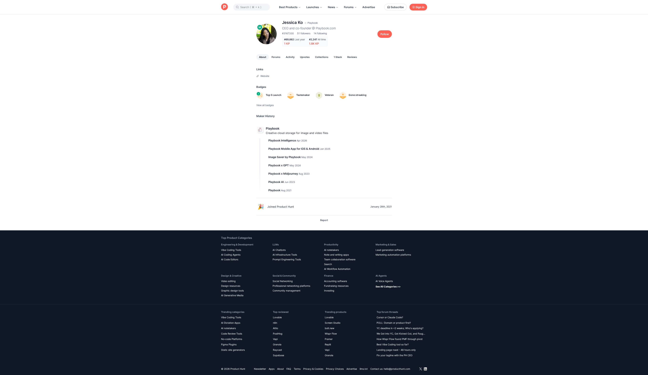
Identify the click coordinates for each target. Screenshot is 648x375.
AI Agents (381, 275)
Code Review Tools (231, 333)
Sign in (420, 7)
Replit (328, 344)
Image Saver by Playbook (284, 157)
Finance (328, 275)
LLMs (276, 244)
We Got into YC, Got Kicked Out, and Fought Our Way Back (401, 334)
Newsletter (260, 368)
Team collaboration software (339, 259)
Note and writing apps (336, 254)
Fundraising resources (336, 285)
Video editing (228, 281)
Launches (312, 7)
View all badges (265, 105)
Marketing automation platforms (393, 254)
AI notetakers (331, 249)
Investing (329, 290)
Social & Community (284, 275)
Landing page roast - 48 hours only (396, 349)
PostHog (277, 333)
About (262, 57)
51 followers (303, 33)
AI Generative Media (232, 295)
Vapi (275, 339)
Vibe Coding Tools (231, 249)
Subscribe (397, 7)
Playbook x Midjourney (283, 173)
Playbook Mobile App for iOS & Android (293, 148)
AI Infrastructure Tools (285, 254)
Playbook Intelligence (282, 140)
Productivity (331, 244)
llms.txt (364, 368)
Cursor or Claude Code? (390, 317)
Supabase (278, 355)
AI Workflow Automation (337, 268)
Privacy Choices (335, 368)
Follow (384, 34)
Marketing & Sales (386, 244)
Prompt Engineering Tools (287, 259)
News (331, 7)
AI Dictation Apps (230, 322)
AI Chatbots (279, 249)
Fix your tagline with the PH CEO (395, 355)
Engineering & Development (237, 244)
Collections (321, 57)
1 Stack (338, 57)
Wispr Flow (331, 333)
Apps (271, 368)
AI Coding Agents (230, 254)
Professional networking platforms (291, 285)
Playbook (272, 128)
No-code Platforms (231, 339)
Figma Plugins (228, 344)
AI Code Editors (229, 259)
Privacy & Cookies (313, 368)
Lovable (277, 317)
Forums (349, 7)
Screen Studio (332, 322)
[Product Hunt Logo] (224, 7)
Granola (277, 344)
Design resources (230, 285)
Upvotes (305, 57)
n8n (275, 322)
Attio (275, 328)
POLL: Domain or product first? (394, 322)
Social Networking (283, 281)
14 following (320, 33)
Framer (329, 339)
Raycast (277, 349)
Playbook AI (276, 182)
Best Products (288, 7)
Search (328, 264)
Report (324, 220)
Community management (286, 290)
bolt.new (329, 328)
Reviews (352, 57)
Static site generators (233, 349)
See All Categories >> (388, 286)
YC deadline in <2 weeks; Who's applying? (400, 328)
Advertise (368, 7)
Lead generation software (390, 249)
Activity (290, 57)
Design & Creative (231, 275)
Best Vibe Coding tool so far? (393, 344)
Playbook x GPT (278, 165)
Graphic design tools (232, 290)
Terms (297, 368)
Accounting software (335, 281)
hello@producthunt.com (397, 368)
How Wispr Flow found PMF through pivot (400, 339)
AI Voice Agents (384, 281)
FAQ (288, 368)
